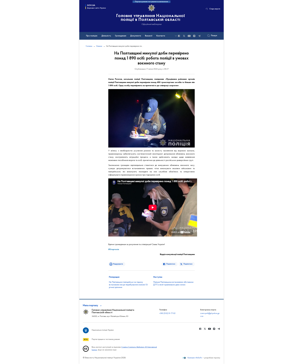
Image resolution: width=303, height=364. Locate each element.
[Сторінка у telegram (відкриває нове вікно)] (199, 35)
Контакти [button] (160, 36)
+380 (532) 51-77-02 (167, 313)
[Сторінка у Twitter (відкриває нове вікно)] (184, 35)
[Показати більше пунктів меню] (176, 36)
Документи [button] (135, 36)
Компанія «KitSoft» (195, 358)
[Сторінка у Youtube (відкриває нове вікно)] (189, 35)
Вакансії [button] (148, 36)
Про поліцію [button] (91, 36)
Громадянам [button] (120, 36)
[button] (92, 305)
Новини (99, 46)
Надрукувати (118, 264)
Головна (89, 46)
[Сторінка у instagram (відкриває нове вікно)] (194, 35)
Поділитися (170, 264)
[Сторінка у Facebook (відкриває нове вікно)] (179, 35)
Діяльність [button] (106, 36)
